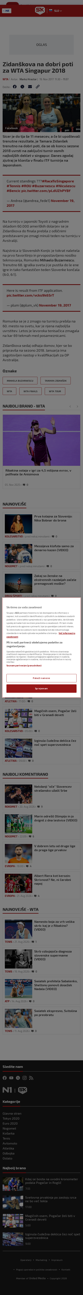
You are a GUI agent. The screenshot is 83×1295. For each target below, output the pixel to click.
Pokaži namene (41, 678)
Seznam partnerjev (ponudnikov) (23, 665)
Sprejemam (41, 688)
